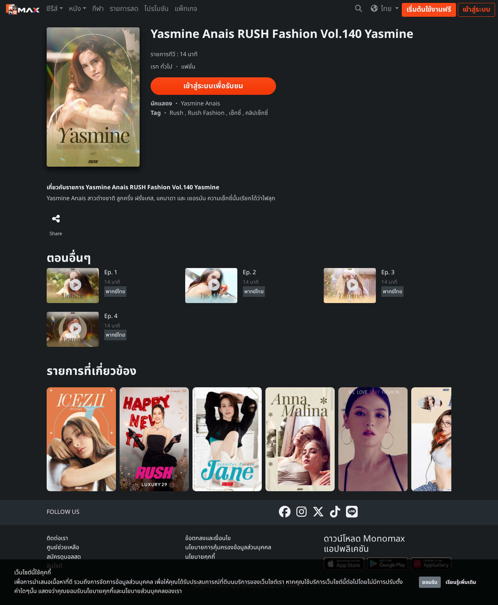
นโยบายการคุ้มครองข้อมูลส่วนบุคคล (228, 547)
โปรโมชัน (156, 9)
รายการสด (124, 9)
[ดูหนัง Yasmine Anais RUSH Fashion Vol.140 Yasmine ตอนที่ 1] (73, 285)
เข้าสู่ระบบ (476, 9)
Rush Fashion (206, 113)
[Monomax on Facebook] (285, 512)
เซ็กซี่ (235, 113)
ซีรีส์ (52, 9)
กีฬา (98, 9)
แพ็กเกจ (186, 9)
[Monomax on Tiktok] (335, 512)
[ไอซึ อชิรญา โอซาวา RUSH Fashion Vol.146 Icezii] (81, 439)
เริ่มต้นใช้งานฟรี (428, 9)
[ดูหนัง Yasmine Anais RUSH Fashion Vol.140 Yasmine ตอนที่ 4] (73, 329)
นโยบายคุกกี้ (200, 556)
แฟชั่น (188, 66)
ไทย (386, 9)
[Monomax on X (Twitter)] (318, 512)
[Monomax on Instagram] (301, 512)
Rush (176, 113)
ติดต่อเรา (57, 538)
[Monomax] (23, 9)
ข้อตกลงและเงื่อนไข (208, 538)
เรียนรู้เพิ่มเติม (461, 582)
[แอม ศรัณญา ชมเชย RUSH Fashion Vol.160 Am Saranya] (154, 439)
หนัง (75, 9)
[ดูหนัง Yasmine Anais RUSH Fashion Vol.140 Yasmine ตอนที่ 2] (211, 285)
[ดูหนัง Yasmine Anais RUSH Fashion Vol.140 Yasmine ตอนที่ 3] (350, 285)
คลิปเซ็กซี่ (256, 113)
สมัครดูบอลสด (64, 556)
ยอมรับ (429, 582)
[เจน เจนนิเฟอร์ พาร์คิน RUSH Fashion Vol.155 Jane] (227, 439)
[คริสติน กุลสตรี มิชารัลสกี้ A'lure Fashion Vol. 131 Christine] (373, 439)
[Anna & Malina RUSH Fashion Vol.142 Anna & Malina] (300, 439)
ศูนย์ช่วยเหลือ (63, 547)
